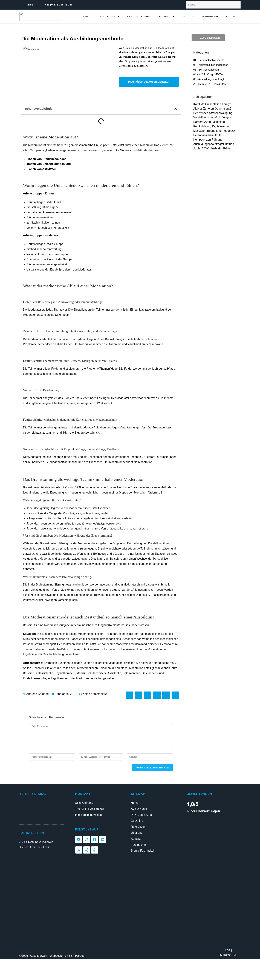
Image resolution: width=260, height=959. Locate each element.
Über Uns (188, 16)
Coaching (164, 16)
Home (86, 16)
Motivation (199, 130)
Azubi (197, 148)
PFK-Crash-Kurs (138, 16)
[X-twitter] (78, 850)
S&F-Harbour (77, 955)
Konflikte (198, 104)
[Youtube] (78, 839)
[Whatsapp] (94, 850)
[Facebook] (94, 839)
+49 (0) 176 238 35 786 (89, 808)
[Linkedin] (102, 839)
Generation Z (223, 108)
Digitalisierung (221, 126)
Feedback (229, 130)
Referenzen (210, 16)
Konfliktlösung (202, 126)
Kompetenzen (202, 139)
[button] (175, 108)
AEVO (205, 148)
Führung (217, 139)
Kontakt (231, 16)
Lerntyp (226, 104)
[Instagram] (86, 839)
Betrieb (229, 144)
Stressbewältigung (220, 113)
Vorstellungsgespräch (207, 117)
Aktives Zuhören (203, 108)
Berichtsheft (200, 113)
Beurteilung (214, 130)
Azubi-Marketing (214, 121)
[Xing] (86, 850)
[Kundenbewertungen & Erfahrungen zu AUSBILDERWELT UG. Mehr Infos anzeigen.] (204, 823)
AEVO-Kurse (106, 16)
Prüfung (228, 148)
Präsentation (213, 104)
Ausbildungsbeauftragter (208, 144)
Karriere (198, 121)
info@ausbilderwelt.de (89, 814)
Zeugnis (226, 117)
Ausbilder (216, 148)
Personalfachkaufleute (207, 135)
